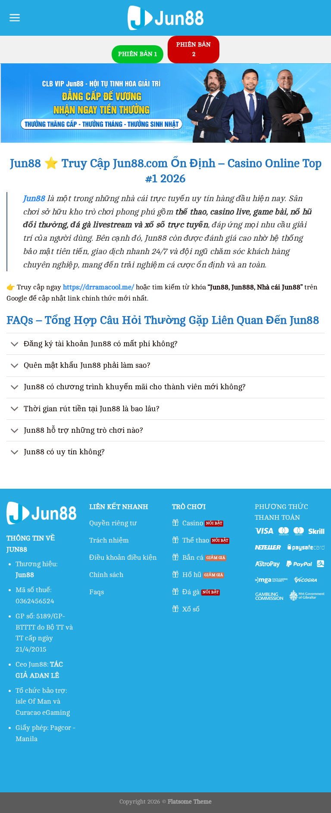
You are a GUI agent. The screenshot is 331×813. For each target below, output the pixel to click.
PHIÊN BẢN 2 (193, 49)
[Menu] (14, 17)
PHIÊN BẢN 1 (137, 54)
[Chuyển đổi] (14, 344)
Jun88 (34, 198)
